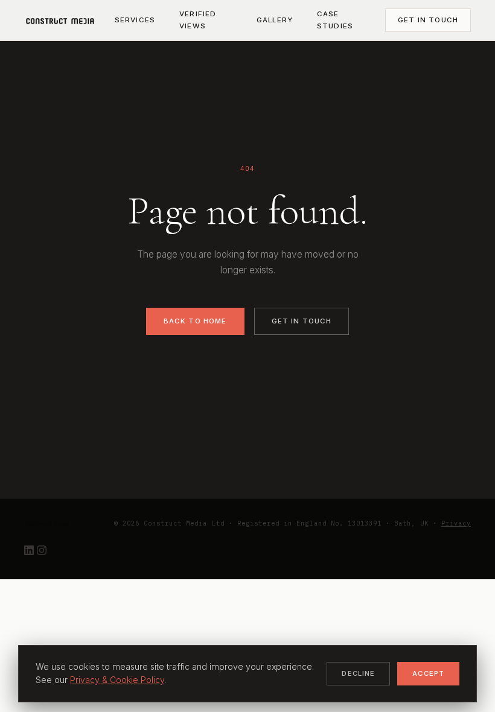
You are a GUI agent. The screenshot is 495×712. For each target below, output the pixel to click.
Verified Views (197, 20)
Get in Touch (428, 20)
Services (135, 20)
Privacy (456, 523)
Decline (358, 673)
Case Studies (335, 20)
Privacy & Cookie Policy (117, 680)
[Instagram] (41, 551)
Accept (428, 673)
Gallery (275, 20)
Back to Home (195, 321)
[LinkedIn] (30, 551)
